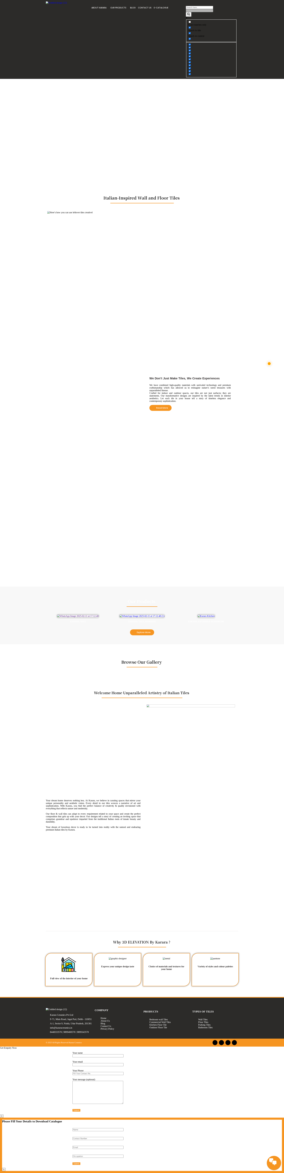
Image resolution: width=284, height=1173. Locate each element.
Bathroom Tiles (205, 1027)
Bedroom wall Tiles (158, 1019)
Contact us (144, 7)
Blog (133, 7)
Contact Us (106, 1026)
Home (103, 1018)
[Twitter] (227, 1042)
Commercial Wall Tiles (160, 1022)
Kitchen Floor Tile (158, 1025)
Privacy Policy (107, 1029)
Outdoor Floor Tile (158, 1027)
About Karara (98, 7)
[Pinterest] (234, 1042)
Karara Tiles (78, 621)
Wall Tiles (203, 1019)
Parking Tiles (204, 1025)
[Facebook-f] (215, 1042)
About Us (105, 1021)
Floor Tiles (203, 1022)
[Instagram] (221, 1042)
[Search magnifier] (188, 14)
